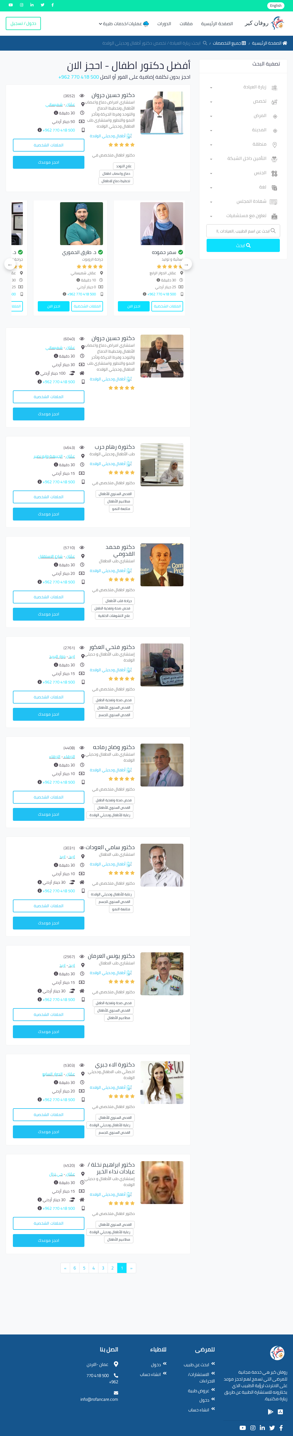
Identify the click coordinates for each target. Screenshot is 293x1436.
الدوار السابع (52, 1074)
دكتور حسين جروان (113, 95)
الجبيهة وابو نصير (48, 456)
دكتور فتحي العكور (112, 646)
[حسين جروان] (161, 112)
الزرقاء (69, 756)
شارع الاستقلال (50, 556)
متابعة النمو (121, 508)
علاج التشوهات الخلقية (114, 615)
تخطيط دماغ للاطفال (116, 181)
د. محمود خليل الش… (111, 252)
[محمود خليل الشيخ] (107, 223)
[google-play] (271, 1412)
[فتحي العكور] (161, 664)
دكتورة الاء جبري (115, 1064)
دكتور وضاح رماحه (114, 747)
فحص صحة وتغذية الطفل (112, 608)
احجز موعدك (48, 162)
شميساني (54, 104)
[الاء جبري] (161, 1082)
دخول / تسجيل (23, 23)
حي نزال (56, 1174)
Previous (186, 264)
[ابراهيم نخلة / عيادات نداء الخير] (161, 1182)
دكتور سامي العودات (110, 847)
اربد (71, 656)
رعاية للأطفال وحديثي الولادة (110, 815)
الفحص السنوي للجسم (114, 715)
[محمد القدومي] (161, 564)
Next (10, 264)
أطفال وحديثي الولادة (108, 136)
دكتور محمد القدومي (120, 550)
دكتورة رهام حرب (115, 446)
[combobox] (238, 87)
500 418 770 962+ (78, 77)
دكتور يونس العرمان (111, 955)
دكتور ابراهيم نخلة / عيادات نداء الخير (111, 1168)
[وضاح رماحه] (161, 764)
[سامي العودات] (161, 865)
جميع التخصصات (227, 43)
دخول (204, 1400)
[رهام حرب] (161, 464)
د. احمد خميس (38, 252)
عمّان (70, 104)
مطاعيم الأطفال (118, 501)
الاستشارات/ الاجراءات (201, 1377)
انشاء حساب (198, 1410)
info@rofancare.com (99, 1399)
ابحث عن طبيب (196, 1364)
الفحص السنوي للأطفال (115, 493)
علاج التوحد (124, 166)
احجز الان (170, 306)
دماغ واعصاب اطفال (116, 173)
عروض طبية (198, 1391)
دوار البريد (57, 656)
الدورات (164, 23)
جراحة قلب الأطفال (119, 600)
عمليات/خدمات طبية (123, 23)
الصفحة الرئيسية (217, 23)
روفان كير (257, 23)
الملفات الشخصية (49, 145)
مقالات (186, 23)
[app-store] (280, 1412)
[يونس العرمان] (161, 973)
